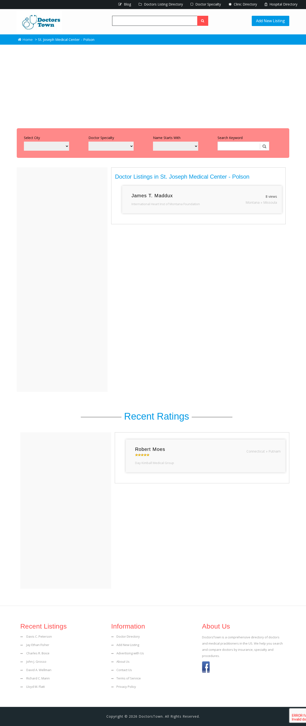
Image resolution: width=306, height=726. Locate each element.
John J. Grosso (36, 661)
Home (27, 39)
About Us (123, 661)
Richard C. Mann (38, 678)
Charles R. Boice (37, 653)
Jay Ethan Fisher (37, 645)
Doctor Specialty (207, 4)
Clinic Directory (245, 4)
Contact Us (124, 670)
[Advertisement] (153, 85)
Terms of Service (128, 678)
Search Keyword (230, 137)
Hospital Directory (282, 4)
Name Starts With (166, 137)
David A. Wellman (38, 670)
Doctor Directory (128, 636)
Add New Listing (270, 20)
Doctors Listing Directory (163, 4)
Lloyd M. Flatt (35, 686)
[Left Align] (202, 21)
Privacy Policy (126, 686)
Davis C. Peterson (39, 636)
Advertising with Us (130, 653)
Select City (32, 137)
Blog (127, 4)
